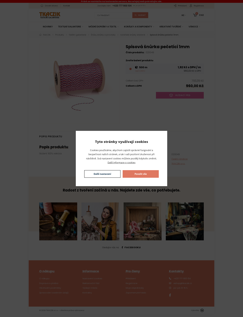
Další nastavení (102, 173)
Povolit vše (141, 173)
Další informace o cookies (121, 162)
